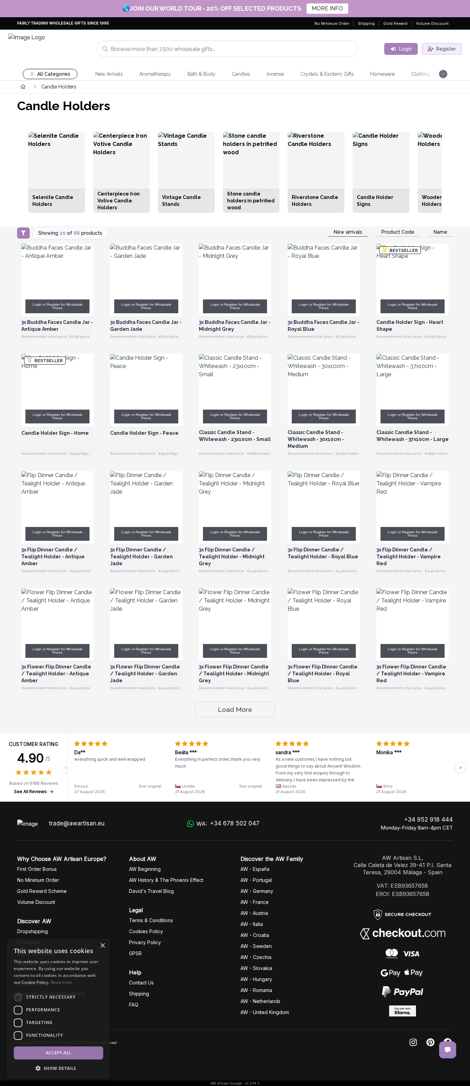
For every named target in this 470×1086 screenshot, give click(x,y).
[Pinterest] (430, 1042)
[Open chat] (447, 1049)
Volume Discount (432, 23)
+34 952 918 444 (428, 819)
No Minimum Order (331, 23)
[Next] (460, 767)
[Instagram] (413, 1042)
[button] (58, 1068)
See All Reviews (30, 791)
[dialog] (58, 1008)
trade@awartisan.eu (77, 823)
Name (440, 232)
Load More (235, 709)
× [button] (102, 945)
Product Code (398, 232)
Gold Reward (395, 23)
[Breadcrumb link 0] (23, 86)
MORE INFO (327, 8)
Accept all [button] (59, 1053)
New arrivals (348, 232)
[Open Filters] (23, 233)
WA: (227, 823)
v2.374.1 (252, 1083)
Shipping (366, 23)
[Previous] (66, 767)
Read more (62, 982)
